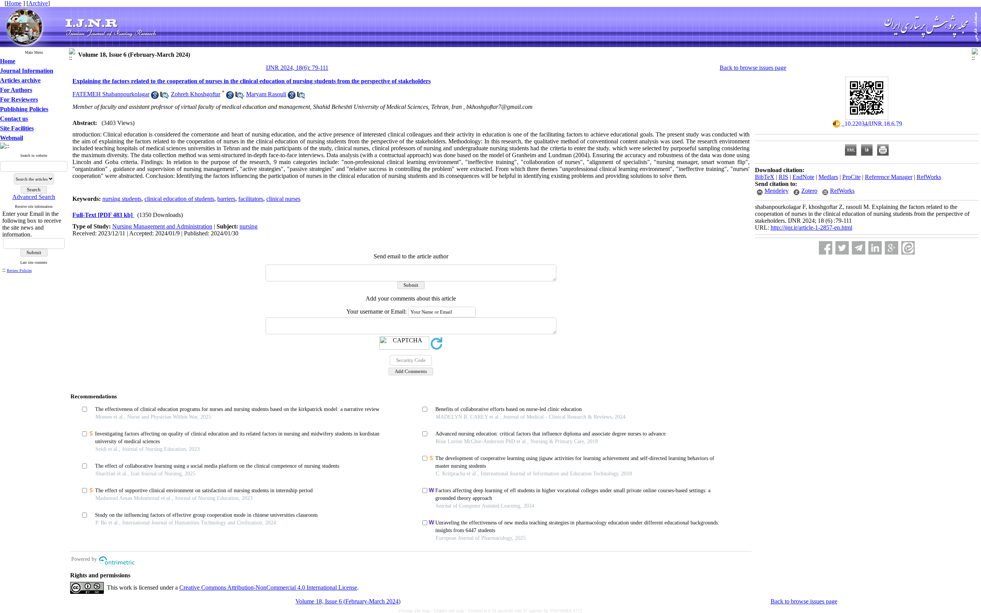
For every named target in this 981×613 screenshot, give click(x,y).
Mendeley (776, 190)
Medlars (828, 177)
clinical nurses (283, 199)
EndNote (803, 177)
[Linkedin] (875, 248)
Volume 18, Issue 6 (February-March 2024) (347, 601)
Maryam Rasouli (266, 94)
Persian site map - (416, 610)
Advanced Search (33, 197)
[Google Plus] (891, 248)
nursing (249, 226)
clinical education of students (179, 199)
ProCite (851, 177)
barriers (226, 199)
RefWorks (929, 177)
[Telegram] (858, 248)
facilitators (250, 199)
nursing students (121, 199)
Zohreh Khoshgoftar (195, 94)
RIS (783, 177)
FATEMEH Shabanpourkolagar (110, 94)
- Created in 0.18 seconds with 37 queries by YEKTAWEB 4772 (523, 610)
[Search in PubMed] (164, 97)
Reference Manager (888, 177)
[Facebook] (825, 248)
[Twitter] (842, 248)
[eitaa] (908, 248)
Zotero (809, 190)
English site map (449, 610)
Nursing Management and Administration (162, 226)
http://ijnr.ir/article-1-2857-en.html (811, 227)
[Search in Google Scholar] (155, 97)
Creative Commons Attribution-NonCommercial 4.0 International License (268, 587)
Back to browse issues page (753, 67)
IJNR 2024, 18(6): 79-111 (297, 67)
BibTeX (764, 177)
